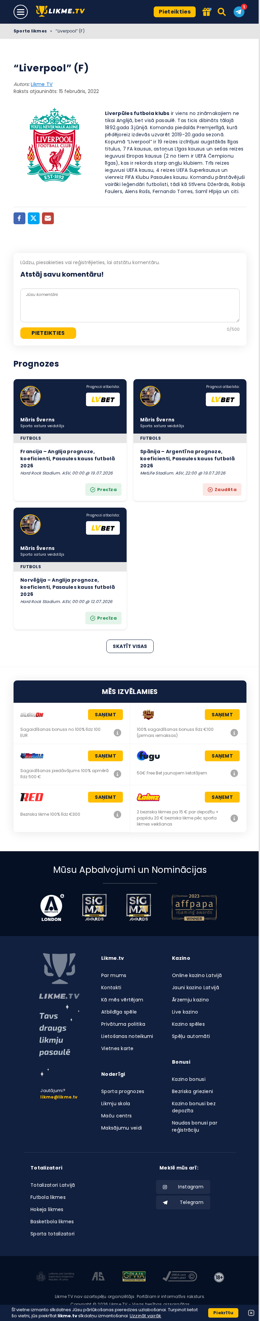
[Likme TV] (62, 12)
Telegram (191, 1202)
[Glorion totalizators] (117, 732)
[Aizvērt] (251, 1313)
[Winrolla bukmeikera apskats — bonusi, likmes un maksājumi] (117, 773)
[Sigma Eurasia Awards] (94, 907)
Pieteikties (175, 12)
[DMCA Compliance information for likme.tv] (179, 1277)
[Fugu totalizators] (234, 773)
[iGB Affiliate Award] (52, 907)
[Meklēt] (222, 11)
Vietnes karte (117, 1048)
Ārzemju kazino (190, 999)
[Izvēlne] (21, 12)
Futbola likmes (48, 1197)
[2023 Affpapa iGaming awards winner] (194, 907)
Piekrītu (223, 1313)
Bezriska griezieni (192, 1091)
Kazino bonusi (188, 1079)
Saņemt (105, 714)
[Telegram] (239, 11)
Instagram (190, 1186)
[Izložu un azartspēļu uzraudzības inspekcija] (55, 1277)
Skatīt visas (130, 646)
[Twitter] (34, 218)
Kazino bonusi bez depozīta (194, 1107)
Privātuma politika (123, 1024)
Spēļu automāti (191, 1036)
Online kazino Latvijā (197, 975)
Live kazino (185, 1012)
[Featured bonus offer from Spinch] (206, 12)
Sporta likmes (30, 31)
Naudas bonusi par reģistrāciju (194, 1126)
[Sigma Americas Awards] (138, 907)
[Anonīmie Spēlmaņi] (98, 1277)
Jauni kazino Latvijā (195, 987)
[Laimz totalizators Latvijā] (234, 818)
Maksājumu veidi (121, 1128)
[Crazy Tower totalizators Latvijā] (234, 732)
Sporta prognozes (122, 1091)
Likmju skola (115, 1103)
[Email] (48, 218)
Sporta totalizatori (52, 1233)
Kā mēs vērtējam (122, 999)
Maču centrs (116, 1115)
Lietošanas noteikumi (127, 1036)
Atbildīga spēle (119, 1012)
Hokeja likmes (47, 1209)
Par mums (113, 975)
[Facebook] (19, 218)
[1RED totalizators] (117, 814)
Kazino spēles (188, 1024)
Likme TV (41, 84)
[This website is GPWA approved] (134, 1277)
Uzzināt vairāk (145, 1316)
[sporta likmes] (59, 976)
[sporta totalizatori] (59, 1040)
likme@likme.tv (59, 1097)
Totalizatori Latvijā (52, 1185)
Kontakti (111, 987)
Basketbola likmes (52, 1221)
